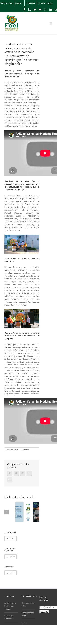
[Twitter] (35, 9)
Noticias (26, 450)
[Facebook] (24, 9)
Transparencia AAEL (28, 614)
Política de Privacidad (8, 617)
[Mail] (56, 9)
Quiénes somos (6, 3)
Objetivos (19, 3)
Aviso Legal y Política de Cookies (10, 606)
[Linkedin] (50, 9)
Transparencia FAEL (28, 604)
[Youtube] (40, 9)
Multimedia (30, 3)
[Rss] (29, 9)
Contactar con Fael (45, 3)
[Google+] (45, 9)
